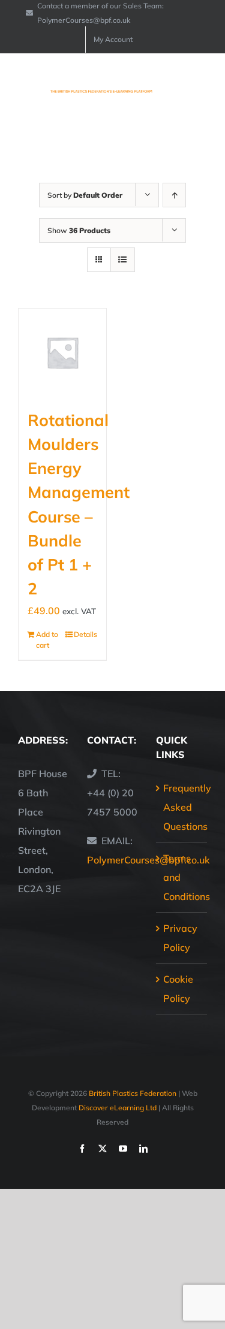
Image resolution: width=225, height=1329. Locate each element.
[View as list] (122, 259)
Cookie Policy (178, 988)
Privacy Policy (180, 937)
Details (85, 634)
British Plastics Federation (132, 1093)
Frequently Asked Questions (182, 807)
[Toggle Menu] (199, 86)
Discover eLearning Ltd (118, 1107)
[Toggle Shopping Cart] (159, 85)
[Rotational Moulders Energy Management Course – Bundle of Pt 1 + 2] (62, 352)
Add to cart (47, 640)
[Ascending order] (174, 195)
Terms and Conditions (182, 877)
